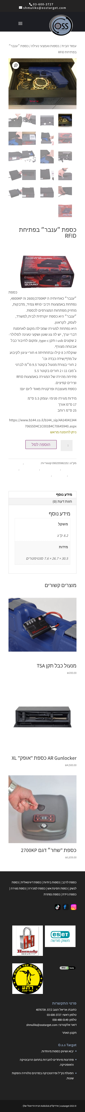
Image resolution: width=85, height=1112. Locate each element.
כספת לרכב (69, 882)
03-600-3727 (43, 4)
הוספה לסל (41, 444)
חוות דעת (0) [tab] (62, 501)
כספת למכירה (36, 888)
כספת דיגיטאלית (50, 469)
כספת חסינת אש (29, 469)
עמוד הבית (69, 46)
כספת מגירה (59, 475)
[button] (15, 65)
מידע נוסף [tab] (64, 494)
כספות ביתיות (32, 463)
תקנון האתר (69, 1033)
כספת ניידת (69, 894)
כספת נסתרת (42, 475)
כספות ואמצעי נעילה (45, 46)
